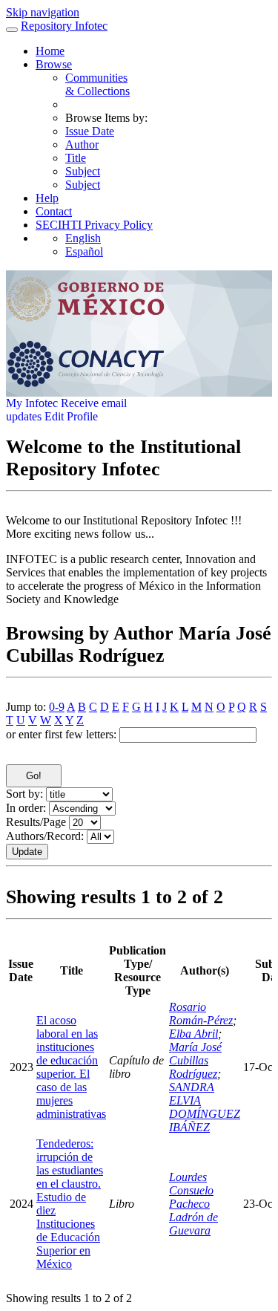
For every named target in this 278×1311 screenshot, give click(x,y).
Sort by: (24, 793)
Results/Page (36, 822)
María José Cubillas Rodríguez (195, 1060)
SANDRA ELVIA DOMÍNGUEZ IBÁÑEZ (204, 1107)
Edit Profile (71, 416)
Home (50, 51)
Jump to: (26, 706)
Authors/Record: (45, 836)
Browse (54, 64)
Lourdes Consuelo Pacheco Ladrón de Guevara (193, 1204)
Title (75, 158)
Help (47, 198)
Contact (54, 211)
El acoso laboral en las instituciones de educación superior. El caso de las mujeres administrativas (71, 1067)
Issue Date (89, 131)
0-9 (56, 706)
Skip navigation (42, 12)
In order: (26, 807)
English (83, 238)
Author (82, 144)
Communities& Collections (97, 84)
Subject (82, 171)
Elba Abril (193, 1033)
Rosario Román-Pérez (201, 1014)
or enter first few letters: (61, 734)
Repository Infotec (64, 25)
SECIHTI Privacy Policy (94, 224)
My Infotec (32, 403)
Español (84, 251)
